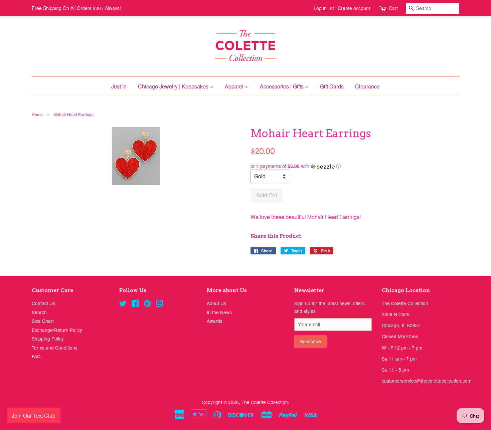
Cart (393, 8)
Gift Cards (332, 86)
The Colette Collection (264, 402)
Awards (214, 320)
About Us (216, 303)
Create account (354, 8)
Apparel (235, 86)
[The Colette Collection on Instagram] (159, 304)
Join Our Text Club (33, 415)
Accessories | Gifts (282, 86)
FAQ (36, 356)
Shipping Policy (48, 338)
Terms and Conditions (54, 347)
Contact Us (43, 303)
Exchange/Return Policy (57, 330)
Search (39, 312)
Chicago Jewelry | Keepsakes (174, 86)
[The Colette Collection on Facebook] (135, 304)
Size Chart (43, 320)
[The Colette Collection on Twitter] (123, 304)
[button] (355, 166)
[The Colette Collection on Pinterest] (147, 304)
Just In (119, 86)
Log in (320, 8)
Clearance (367, 86)
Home (37, 114)
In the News (219, 312)
